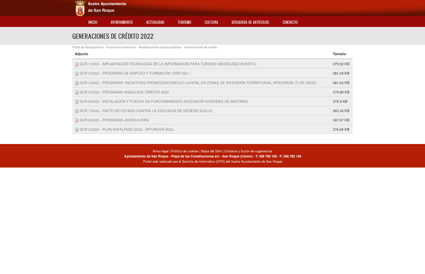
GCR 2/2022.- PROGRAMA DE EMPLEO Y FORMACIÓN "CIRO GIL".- (135, 73)
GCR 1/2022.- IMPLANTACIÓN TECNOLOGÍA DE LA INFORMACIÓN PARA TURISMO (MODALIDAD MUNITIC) (168, 63)
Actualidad (155, 22)
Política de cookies (184, 151)
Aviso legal (161, 151)
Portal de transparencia (88, 47)
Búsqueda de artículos (250, 22)
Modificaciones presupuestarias (160, 47)
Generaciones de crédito (200, 47)
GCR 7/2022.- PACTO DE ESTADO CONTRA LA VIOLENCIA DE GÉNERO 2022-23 (146, 110)
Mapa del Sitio (211, 151)
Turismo (184, 22)
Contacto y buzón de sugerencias (248, 151)
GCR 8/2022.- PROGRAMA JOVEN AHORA (114, 119)
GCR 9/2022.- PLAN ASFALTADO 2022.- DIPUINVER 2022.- (127, 129)
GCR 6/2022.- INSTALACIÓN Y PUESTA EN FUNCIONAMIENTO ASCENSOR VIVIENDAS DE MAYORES (164, 101)
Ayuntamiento (122, 22)
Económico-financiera (121, 47)
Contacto (290, 22)
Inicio (92, 22)
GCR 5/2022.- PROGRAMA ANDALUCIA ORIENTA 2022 (124, 91)
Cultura (211, 22)
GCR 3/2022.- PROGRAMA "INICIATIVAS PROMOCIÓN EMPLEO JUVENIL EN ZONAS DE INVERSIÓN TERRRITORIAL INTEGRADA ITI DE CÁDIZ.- (199, 82)
